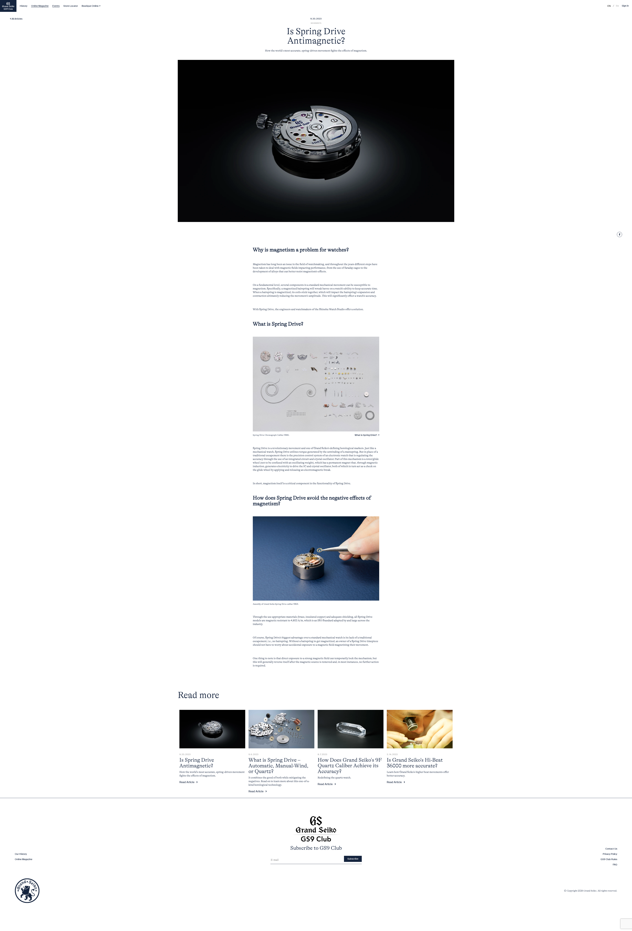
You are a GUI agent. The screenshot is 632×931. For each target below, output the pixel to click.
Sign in (625, 6)
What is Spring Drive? (366, 435)
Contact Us (611, 848)
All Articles (16, 19)
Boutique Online (90, 5)
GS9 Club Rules (609, 859)
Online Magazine (40, 5)
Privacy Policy (610, 854)
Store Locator (70, 5)
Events (56, 5)
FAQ (615, 864)
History (23, 5)
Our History (21, 854)
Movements (316, 23)
